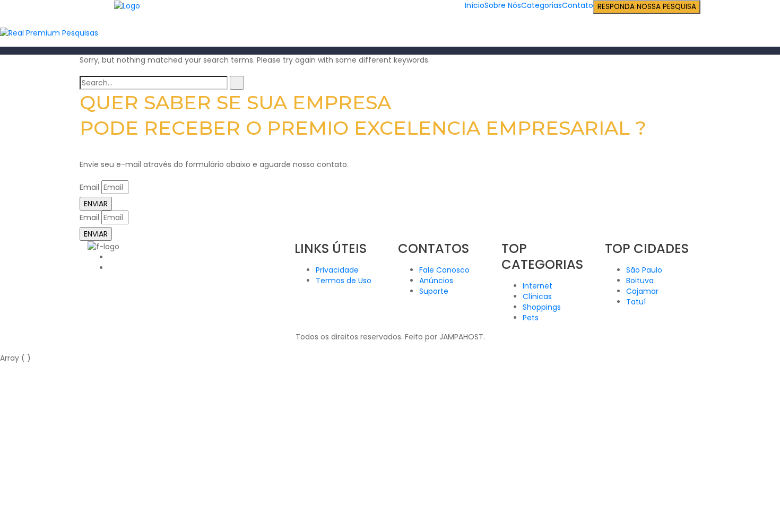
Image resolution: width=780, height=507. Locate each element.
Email (89, 187)
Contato (577, 5)
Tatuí (636, 301)
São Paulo (644, 270)
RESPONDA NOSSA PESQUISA (646, 7)
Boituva (640, 280)
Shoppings (542, 307)
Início (474, 5)
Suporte (433, 291)
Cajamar (642, 291)
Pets (531, 317)
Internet (537, 286)
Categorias (541, 5)
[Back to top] (3, 347)
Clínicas (537, 296)
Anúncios (436, 280)
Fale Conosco (444, 270)
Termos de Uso (343, 280)
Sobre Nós (502, 5)
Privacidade (337, 270)
